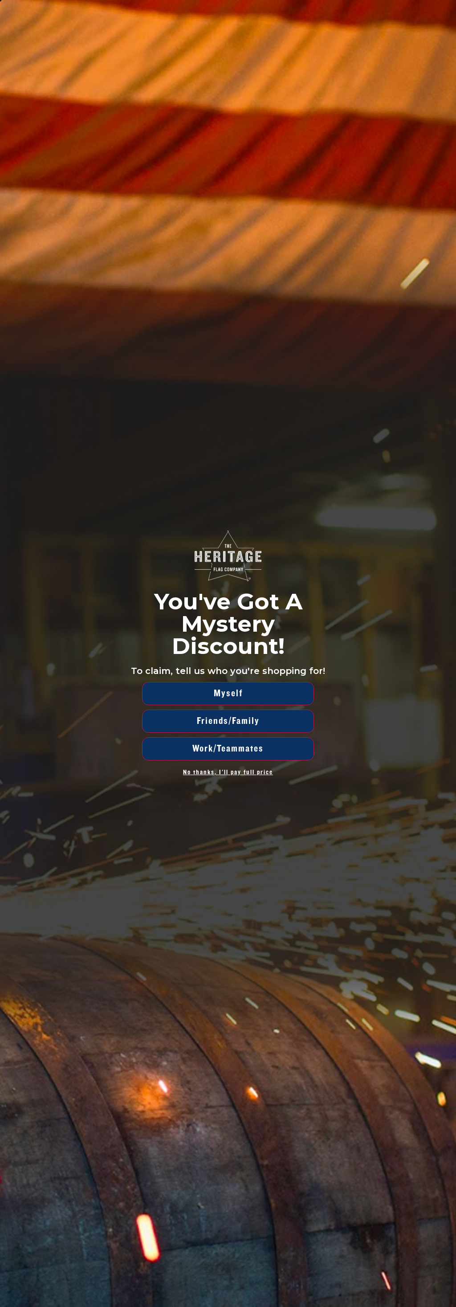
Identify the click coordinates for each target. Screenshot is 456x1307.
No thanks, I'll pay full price (228, 772)
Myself (228, 693)
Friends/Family (228, 721)
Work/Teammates (228, 748)
